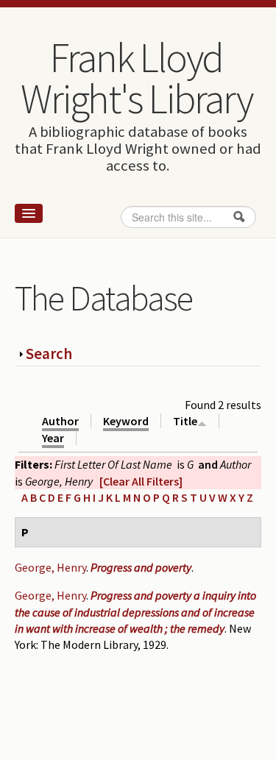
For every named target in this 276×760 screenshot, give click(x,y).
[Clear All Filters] (141, 481)
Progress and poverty (141, 567)
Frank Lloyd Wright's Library (136, 78)
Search (49, 353)
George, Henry (50, 567)
